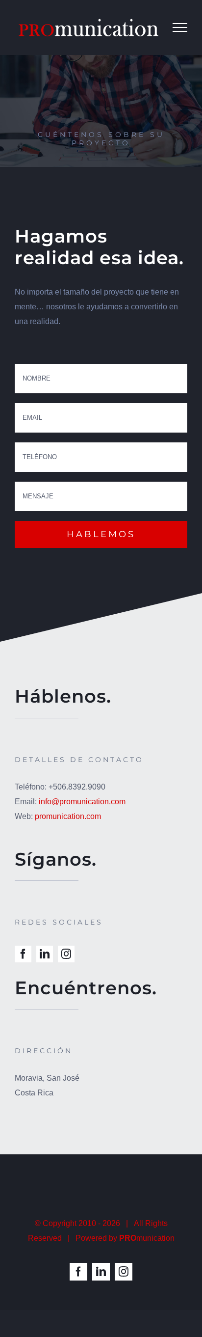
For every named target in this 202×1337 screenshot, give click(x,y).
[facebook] (23, 954)
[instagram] (66, 954)
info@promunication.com (82, 801)
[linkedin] (44, 954)
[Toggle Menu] (180, 27)
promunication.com (68, 816)
